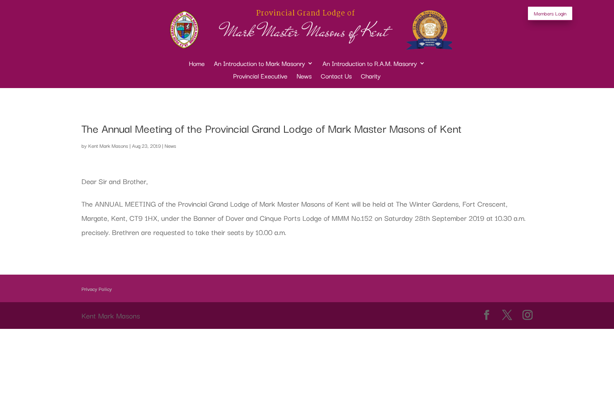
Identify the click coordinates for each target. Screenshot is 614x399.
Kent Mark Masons (108, 145)
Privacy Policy (96, 289)
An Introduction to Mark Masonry (259, 64)
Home (197, 64)
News (304, 77)
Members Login (550, 13)
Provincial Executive (260, 77)
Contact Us (336, 77)
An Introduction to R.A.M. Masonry (369, 64)
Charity (371, 77)
